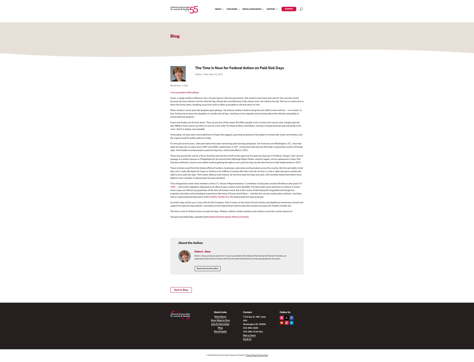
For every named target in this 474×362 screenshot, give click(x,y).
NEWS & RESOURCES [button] (251, 9)
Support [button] (271, 9)
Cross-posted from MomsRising (184, 93)
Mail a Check (249, 335)
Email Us (247, 339)
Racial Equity (220, 332)
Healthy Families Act (219, 197)
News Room (220, 317)
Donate (289, 9)
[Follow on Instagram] (282, 318)
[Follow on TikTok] (287, 323)
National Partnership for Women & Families (229, 217)
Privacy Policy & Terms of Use (257, 355)
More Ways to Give (220, 320)
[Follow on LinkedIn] (292, 323)
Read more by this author (207, 269)
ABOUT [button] (218, 9)
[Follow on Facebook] (292, 318)
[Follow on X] (287, 318)
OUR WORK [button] (232, 9)
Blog (220, 328)
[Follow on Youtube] (282, 323)
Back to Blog (181, 290)
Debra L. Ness (201, 74)
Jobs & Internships (220, 324)
